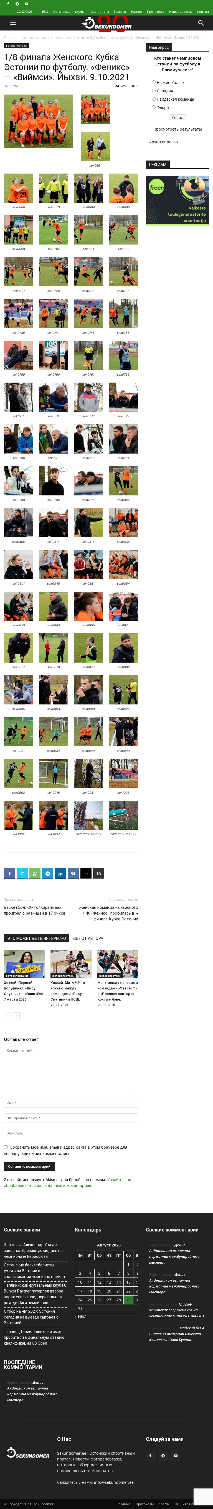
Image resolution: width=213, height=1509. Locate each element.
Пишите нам (185, 1504)
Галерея (120, 11)
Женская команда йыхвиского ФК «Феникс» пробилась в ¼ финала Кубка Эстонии (108, 913)
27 (109, 1299)
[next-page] (16, 1015)
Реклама (123, 1504)
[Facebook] (8, 4)
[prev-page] (7, 1015)
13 (109, 1282)
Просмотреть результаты (177, 129)
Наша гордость (180, 11)
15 (128, 1282)
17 (80, 1291)
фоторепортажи (36, 37)
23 (138, 1291)
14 (118, 1282)
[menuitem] (45, 11)
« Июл (81, 1316)
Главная (10, 37)
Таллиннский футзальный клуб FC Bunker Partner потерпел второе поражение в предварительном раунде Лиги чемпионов (35, 1294)
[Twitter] (22, 873)
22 (128, 1291)
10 (80, 1282)
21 (118, 1291)
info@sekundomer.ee (114, 1482)
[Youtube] (26, 4)
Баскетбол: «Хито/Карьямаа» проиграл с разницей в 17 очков (34, 910)
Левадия (165, 90)
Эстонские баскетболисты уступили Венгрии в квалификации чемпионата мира (34, 1271)
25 (90, 1299)
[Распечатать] (98, 873)
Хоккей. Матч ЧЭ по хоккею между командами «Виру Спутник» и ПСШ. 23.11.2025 (67, 994)
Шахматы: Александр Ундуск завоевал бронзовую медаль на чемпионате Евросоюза (33, 1251)
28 (118, 1299)
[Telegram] (17, 4)
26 (99, 1299)
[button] (13, 23)
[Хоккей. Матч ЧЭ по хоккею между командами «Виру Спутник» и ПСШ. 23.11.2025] (70, 964)
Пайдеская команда (175, 99)
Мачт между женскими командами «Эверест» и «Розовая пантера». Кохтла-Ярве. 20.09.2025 (117, 994)
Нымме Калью (170, 82)
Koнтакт (203, 11)
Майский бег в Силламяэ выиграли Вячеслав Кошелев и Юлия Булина (176, 1333)
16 (138, 1282)
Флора (163, 107)
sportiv (164, 1504)
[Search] (201, 23)
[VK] (73, 873)
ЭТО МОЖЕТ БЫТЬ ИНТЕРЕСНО (36, 938)
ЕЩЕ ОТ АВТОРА (88, 938)
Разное (136, 11)
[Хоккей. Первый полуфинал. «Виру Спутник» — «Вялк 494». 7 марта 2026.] (24, 964)
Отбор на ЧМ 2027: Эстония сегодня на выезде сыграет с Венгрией (31, 1317)
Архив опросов (163, 141)
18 (90, 1291)
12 (99, 1282)
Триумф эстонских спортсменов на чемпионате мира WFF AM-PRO (176, 1310)
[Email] (86, 873)
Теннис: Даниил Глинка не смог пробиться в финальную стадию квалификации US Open (34, 1337)
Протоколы (155, 11)
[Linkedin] (60, 873)
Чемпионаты (99, 11)
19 (99, 1291)
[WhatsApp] (34, 873)
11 (90, 1282)
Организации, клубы (68, 11)
